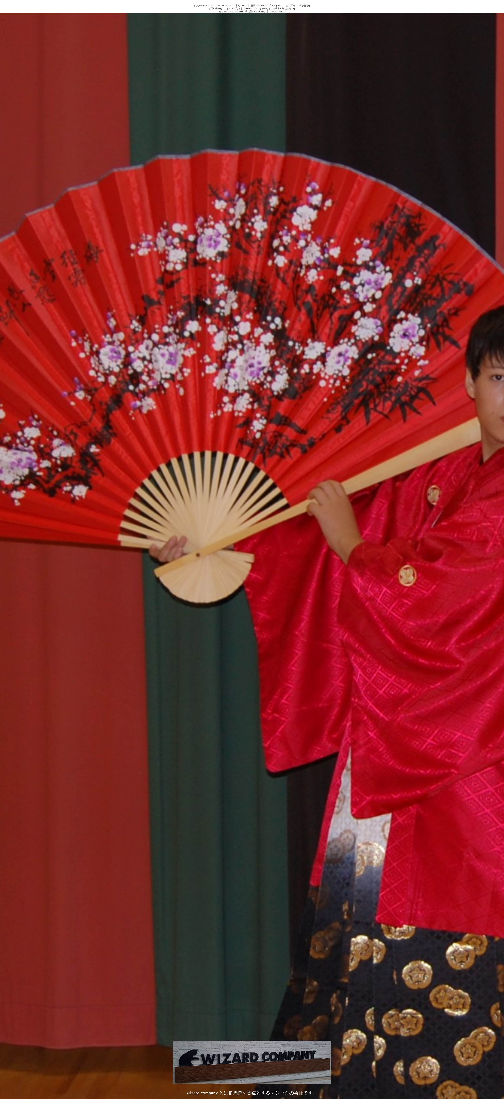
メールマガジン (277, 11)
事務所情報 (304, 5)
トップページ (200, 5)
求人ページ (240, 5)
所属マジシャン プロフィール (266, 5)
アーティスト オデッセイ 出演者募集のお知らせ (269, 8)
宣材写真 (290, 5)
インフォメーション (221, 5)
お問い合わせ (215, 8)
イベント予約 (233, 8)
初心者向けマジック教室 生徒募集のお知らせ (242, 11)
